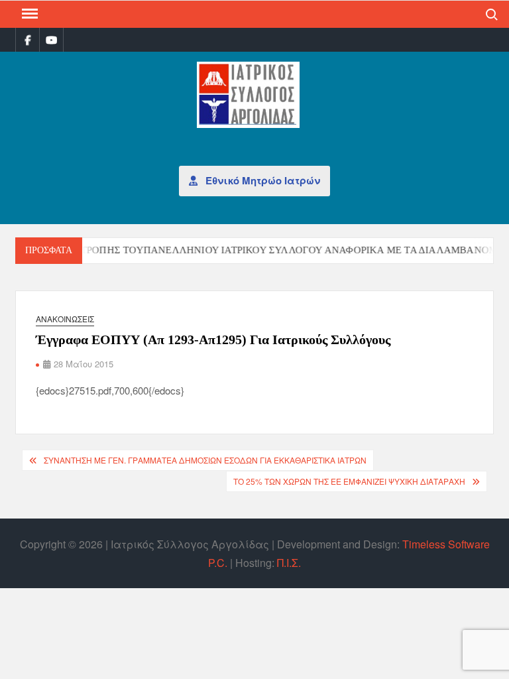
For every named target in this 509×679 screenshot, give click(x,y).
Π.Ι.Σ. (289, 562)
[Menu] (28, 14)
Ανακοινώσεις (65, 318)
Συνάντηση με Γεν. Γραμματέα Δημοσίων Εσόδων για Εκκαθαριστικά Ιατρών (205, 459)
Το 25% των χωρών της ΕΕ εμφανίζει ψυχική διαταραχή (349, 481)
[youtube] (51, 39)
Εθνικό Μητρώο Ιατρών (261, 180)
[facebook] (27, 39)
